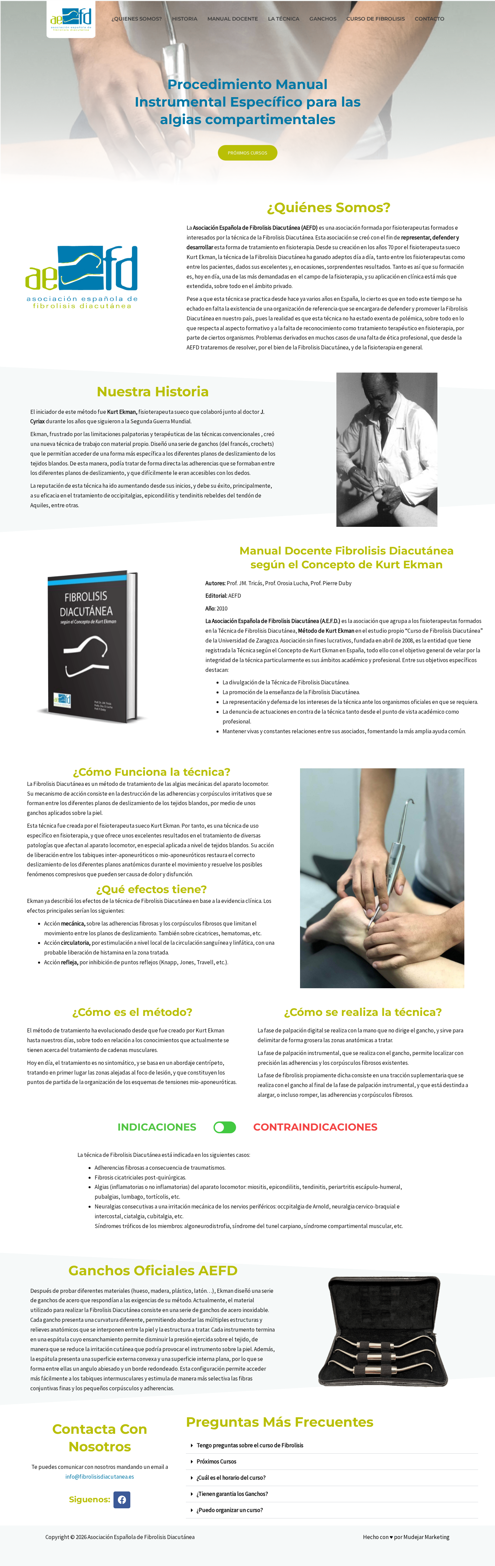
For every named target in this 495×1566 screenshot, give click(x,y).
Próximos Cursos (216, 1461)
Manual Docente (232, 19)
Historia (184, 19)
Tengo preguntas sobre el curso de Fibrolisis (250, 1445)
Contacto (429, 19)
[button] (332, 1445)
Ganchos (322, 19)
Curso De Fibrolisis (375, 19)
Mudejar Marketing (426, 1537)
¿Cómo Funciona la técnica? (152, 771)
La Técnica (283, 19)
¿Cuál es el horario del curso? (231, 1477)
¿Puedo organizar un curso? (230, 1510)
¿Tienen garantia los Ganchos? (232, 1494)
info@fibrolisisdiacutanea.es (99, 1476)
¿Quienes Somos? (136, 19)
